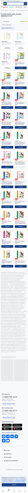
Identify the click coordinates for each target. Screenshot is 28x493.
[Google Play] (17, 425)
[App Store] (7, 425)
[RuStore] (7, 428)
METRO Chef (19, 7)
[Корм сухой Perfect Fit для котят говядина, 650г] (7, 155)
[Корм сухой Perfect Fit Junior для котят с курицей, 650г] (20, 175)
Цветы (25, 7)
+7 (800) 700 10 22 (9, 397)
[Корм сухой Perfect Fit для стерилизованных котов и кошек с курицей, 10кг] (20, 254)
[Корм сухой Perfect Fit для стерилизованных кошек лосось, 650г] (7, 135)
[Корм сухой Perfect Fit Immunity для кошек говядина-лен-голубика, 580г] (20, 56)
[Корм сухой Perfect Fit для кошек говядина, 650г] (20, 95)
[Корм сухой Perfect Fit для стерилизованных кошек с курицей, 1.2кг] (20, 155)
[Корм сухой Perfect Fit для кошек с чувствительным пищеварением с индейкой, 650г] (20, 195)
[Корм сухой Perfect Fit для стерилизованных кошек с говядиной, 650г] (20, 214)
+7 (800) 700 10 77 (9, 411)
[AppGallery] (17, 428)
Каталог (2, 3)
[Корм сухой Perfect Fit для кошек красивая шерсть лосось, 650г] (20, 115)
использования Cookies (19, 481)
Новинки (11, 7)
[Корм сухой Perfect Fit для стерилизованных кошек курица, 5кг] (20, 135)
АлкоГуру (5, 7)
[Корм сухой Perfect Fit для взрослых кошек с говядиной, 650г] (7, 234)
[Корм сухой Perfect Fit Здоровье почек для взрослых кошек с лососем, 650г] (7, 56)
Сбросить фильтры (6, 24)
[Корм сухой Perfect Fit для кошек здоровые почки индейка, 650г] (7, 115)
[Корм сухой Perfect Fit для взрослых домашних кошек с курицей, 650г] (7, 175)
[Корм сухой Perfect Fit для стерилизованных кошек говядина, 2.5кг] (7, 95)
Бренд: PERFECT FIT (7, 28)
